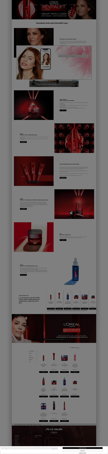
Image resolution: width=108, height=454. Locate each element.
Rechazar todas (82, 450)
